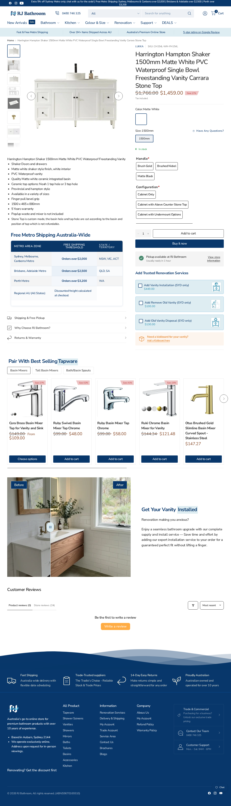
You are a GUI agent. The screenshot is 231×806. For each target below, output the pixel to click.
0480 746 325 (71, 13)
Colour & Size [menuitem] (95, 22)
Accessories (70, 760)
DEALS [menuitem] (167, 22)
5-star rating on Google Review (201, 32)
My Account (107, 724)
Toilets (67, 748)
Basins (67, 754)
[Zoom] (119, 51)
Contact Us (107, 742)
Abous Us (143, 713)
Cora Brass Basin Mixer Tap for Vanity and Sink (26, 425)
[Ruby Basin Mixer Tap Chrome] (115, 398)
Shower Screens (73, 718)
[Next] (118, 96)
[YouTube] (22, 3)
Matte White (141, 119)
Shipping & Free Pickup (29, 318)
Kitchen (67, 766)
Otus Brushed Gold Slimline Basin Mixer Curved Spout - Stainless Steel (200, 430)
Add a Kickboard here (158, 340)
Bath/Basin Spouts (78, 370)
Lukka (139, 46)
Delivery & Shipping (112, 718)
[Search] (189, 13)
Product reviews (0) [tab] (20, 605)
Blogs (103, 754)
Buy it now (179, 243)
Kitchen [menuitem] (70, 22)
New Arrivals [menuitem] (17, 22)
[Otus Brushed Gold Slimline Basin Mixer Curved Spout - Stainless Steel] (203, 398)
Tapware (68, 713)
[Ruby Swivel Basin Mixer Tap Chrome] (71, 398)
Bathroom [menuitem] (48, 22)
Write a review (115, 626)
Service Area (108, 736)
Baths (66, 742)
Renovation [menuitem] (123, 22)
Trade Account (109, 730)
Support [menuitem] (147, 22)
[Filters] (193, 605)
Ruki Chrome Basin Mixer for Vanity (155, 425)
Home (10, 40)
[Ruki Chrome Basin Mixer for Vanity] (159, 398)
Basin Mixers (18, 370)
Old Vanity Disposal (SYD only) (168, 320)
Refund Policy (145, 724)
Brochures (106, 748)
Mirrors (67, 736)
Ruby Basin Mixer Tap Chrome (113, 425)
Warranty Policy (147, 730)
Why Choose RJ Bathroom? (32, 328)
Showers (68, 730)
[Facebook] (10, 3)
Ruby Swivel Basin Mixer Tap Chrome (67, 425)
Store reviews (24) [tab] (44, 605)
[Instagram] (16, 3)
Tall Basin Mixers (46, 370)
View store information (213, 258)
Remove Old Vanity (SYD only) (168, 302)
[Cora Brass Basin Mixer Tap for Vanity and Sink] (27, 398)
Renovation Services (112, 713)
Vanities (68, 724)
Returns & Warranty (27, 338)
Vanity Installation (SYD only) (166, 285)
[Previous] (31, 96)
